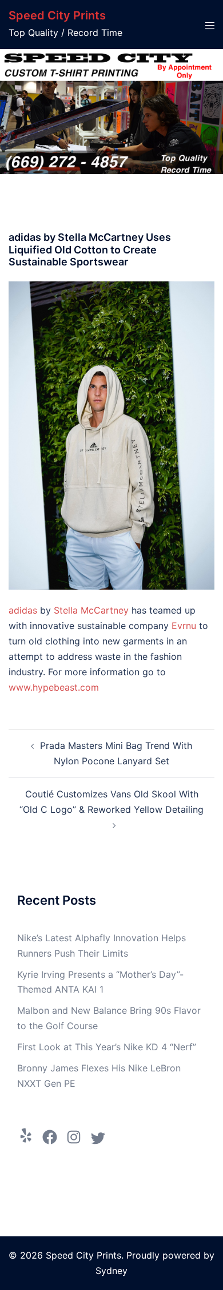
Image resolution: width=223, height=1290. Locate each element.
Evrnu (184, 625)
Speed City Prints (57, 15)
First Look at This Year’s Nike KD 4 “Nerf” (106, 1047)
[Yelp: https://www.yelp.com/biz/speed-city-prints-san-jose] (25, 1135)
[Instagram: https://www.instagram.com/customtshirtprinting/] (73, 1137)
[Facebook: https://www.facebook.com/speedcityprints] (49, 1137)
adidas (23, 610)
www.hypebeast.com (54, 687)
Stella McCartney (91, 610)
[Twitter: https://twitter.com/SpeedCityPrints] (97, 1138)
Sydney (111, 1270)
